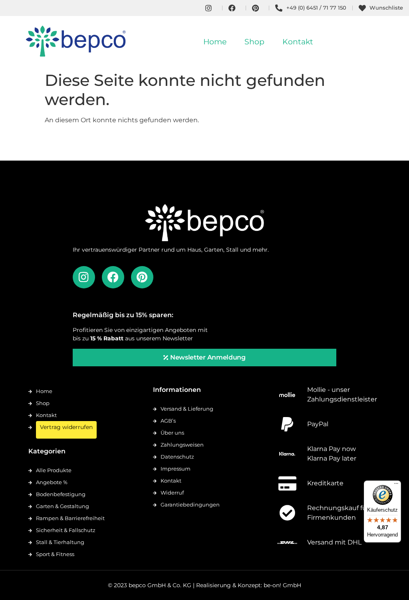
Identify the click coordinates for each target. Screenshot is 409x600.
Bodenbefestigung (60, 494)
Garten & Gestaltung (62, 506)
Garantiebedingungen (190, 504)
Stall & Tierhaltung (60, 542)
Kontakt (297, 41)
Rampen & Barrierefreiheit (70, 518)
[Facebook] (113, 277)
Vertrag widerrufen (66, 427)
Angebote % (52, 482)
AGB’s (168, 420)
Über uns (172, 432)
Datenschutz (177, 456)
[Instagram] (84, 277)
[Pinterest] (142, 277)
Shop (254, 41)
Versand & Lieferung (187, 408)
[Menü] (396, 485)
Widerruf (172, 492)
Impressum (176, 468)
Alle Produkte (53, 470)
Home (214, 41)
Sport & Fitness (55, 554)
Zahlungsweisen (182, 444)
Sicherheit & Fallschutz (65, 530)
